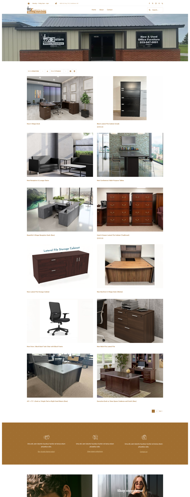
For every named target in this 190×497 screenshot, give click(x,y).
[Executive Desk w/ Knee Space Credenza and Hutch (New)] (130, 376)
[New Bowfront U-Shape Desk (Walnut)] (130, 266)
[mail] (159, 3)
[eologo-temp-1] (36, 7)
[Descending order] (47, 71)
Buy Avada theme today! (46, 451)
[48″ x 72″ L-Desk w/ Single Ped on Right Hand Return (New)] (60, 376)
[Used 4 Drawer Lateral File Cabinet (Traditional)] (130, 210)
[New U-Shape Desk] (60, 98)
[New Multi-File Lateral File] (130, 321)
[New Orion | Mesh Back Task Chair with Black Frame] (60, 321)
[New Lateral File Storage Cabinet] (60, 266)
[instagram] (156, 3)
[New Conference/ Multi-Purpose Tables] (130, 155)
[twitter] (152, 3)
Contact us (143, 452)
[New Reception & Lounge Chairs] (60, 155)
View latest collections (95, 451)
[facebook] (149, 3)
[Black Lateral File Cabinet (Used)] (130, 98)
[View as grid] (70, 71)
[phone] (162, 3)
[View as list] (74, 71)
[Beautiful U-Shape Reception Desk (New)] (60, 210)
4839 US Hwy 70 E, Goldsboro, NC (69, 3)
